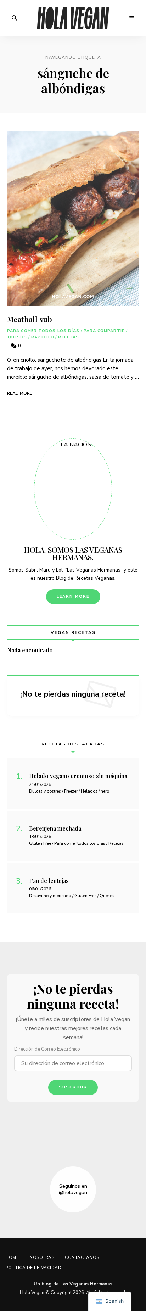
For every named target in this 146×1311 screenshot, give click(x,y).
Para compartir (104, 330)
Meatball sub (29, 319)
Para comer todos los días (43, 330)
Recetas (68, 337)
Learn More (73, 596)
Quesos (17, 337)
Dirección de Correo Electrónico (47, 1049)
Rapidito (43, 337)
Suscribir (73, 1087)
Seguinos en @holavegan (73, 1189)
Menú (132, 18)
